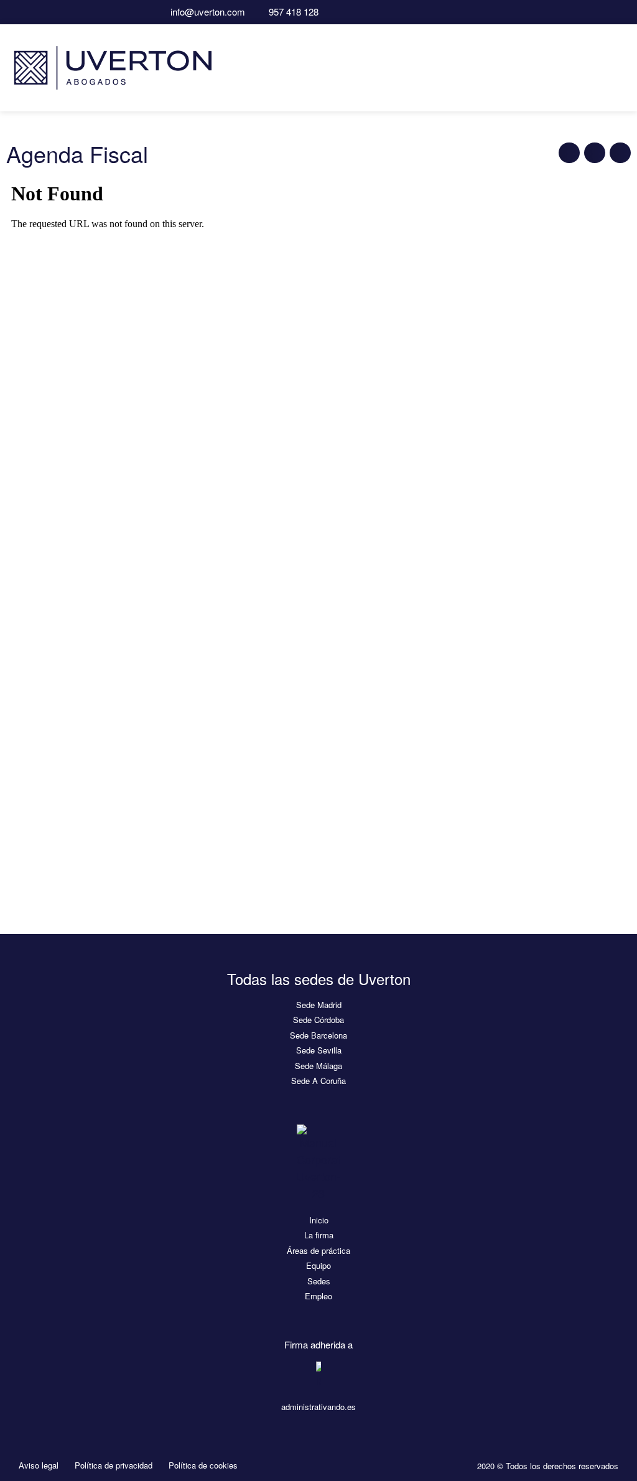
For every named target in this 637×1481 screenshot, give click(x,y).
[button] (619, 67)
